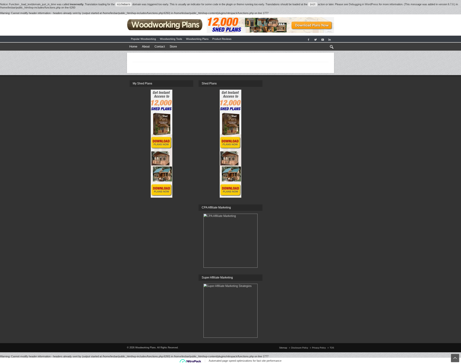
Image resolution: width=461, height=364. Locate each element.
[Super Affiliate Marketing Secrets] (230, 311)
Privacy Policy (319, 348)
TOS (332, 348)
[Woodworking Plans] (165, 18)
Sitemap (283, 348)
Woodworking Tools (171, 38)
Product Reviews (221, 38)
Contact (160, 46)
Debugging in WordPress (363, 4)
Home (133, 46)
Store (173, 46)
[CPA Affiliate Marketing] (230, 241)
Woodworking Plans (197, 38)
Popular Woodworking (143, 38)
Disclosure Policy (299, 348)
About (146, 46)
